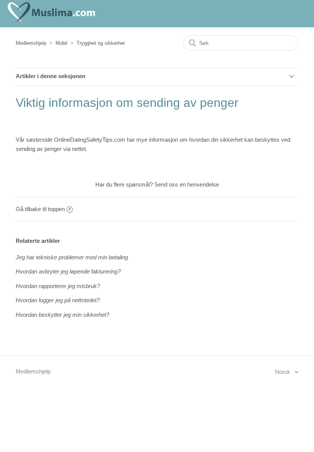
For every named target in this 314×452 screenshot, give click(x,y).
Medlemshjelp (31, 43)
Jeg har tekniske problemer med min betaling (72, 257)
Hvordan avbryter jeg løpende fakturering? (68, 271)
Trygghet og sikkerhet (101, 43)
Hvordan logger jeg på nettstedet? (58, 300)
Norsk (283, 371)
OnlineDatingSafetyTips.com (89, 139)
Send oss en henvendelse (186, 184)
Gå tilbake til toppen (40, 209)
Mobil (61, 43)
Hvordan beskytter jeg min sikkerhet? (62, 314)
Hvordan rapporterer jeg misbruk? (58, 286)
